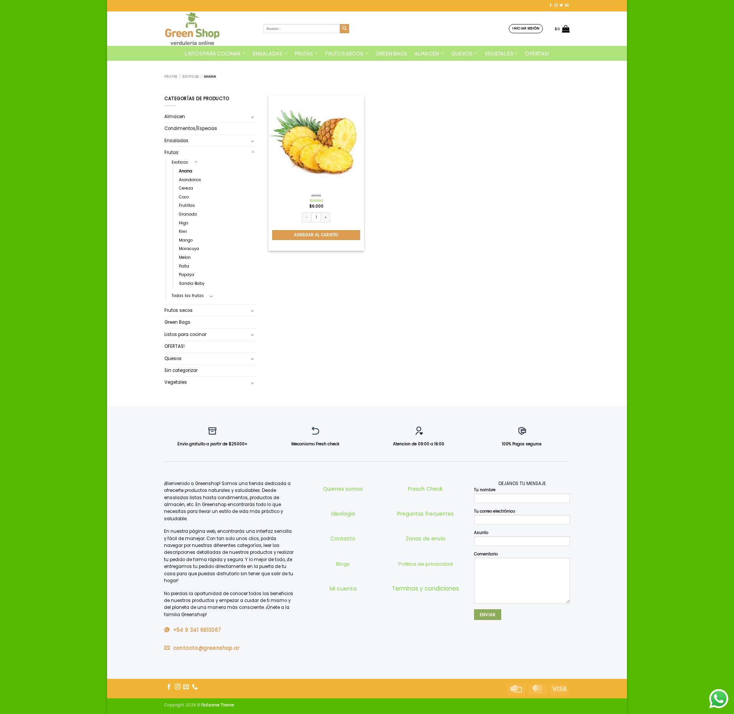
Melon (185, 257)
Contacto (343, 538)
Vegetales (499, 53)
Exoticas (190, 76)
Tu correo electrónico (494, 511)
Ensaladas (268, 53)
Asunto (481, 533)
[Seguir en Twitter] (561, 5)
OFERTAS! (537, 53)
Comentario (486, 554)
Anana (185, 171)
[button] (526, 28)
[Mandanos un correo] (566, 5)
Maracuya (189, 249)
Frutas (304, 53)
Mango (186, 240)
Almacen (426, 53)
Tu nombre (484, 490)
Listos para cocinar (212, 53)
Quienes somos (343, 489)
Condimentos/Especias (190, 128)
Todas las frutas (188, 296)
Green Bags (391, 53)
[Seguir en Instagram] (556, 5)
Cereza (186, 188)
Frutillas (187, 205)
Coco (184, 197)
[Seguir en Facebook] (550, 5)
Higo (183, 223)
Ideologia (343, 514)
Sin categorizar (181, 370)
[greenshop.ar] (208, 28)
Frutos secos (344, 53)
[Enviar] (344, 29)
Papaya (186, 274)
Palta (184, 266)
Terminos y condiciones (425, 588)
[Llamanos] (195, 687)
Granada (188, 214)
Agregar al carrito (316, 235)
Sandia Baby (192, 283)
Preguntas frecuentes (425, 514)
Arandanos (190, 180)
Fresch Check (425, 489)
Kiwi (183, 231)
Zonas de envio (425, 538)
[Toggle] (252, 116)
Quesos (462, 53)
